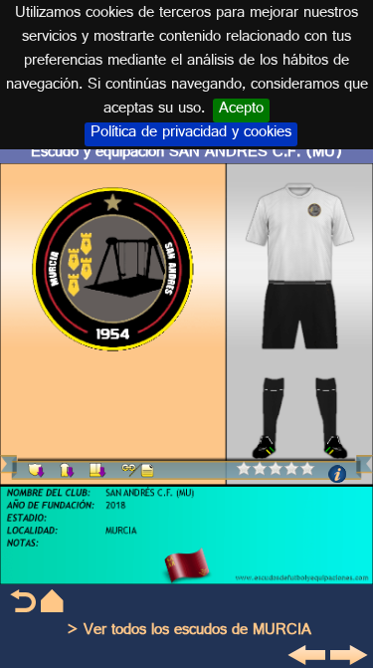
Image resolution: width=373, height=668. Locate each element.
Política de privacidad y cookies (191, 134)
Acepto (241, 110)
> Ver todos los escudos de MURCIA (189, 631)
